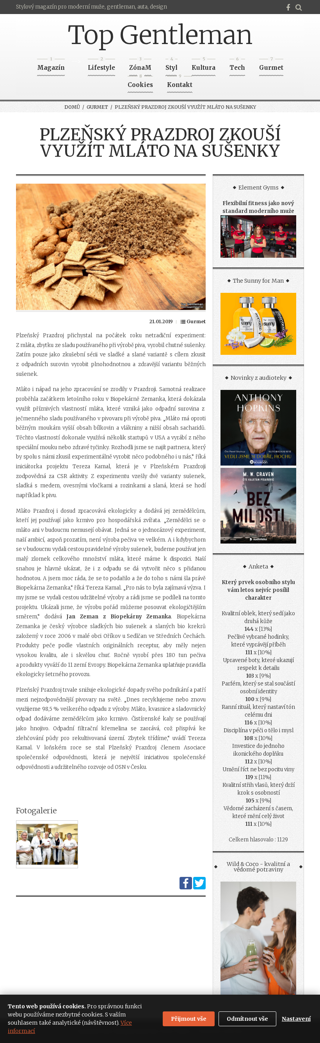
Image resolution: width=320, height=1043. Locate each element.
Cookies (140, 82)
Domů (72, 107)
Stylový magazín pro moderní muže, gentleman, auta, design (91, 7)
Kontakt (179, 82)
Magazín (51, 65)
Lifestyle (101, 65)
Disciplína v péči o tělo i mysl (258, 730)
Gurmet (271, 65)
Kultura (203, 65)
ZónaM (140, 65)
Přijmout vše (188, 1018)
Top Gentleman (160, 35)
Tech (237, 65)
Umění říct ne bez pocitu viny (258, 769)
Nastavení (296, 1018)
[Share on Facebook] (186, 887)
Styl (171, 65)
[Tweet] (199, 887)
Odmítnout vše (247, 1018)
